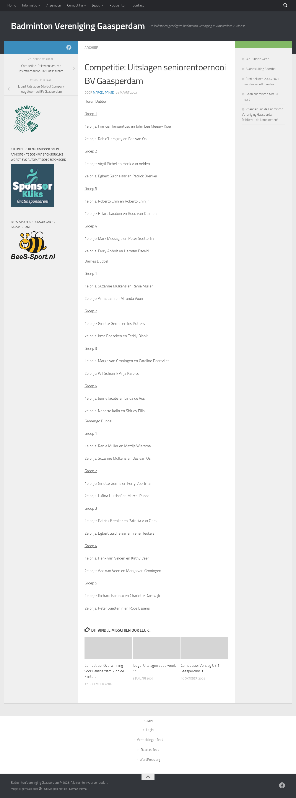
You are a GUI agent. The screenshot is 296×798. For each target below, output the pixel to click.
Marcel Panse (103, 92)
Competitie (75, 5)
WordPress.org (150, 760)
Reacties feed (150, 750)
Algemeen (53, 5)
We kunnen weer (257, 59)
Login (150, 730)
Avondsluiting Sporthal (261, 69)
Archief (91, 47)
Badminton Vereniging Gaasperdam (78, 26)
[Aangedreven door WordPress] (40, 788)
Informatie (29, 5)
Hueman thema (77, 788)
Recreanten (117, 5)
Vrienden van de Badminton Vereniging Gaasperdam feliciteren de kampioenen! (262, 114)
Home (11, 5)
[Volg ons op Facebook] (69, 47)
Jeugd (96, 5)
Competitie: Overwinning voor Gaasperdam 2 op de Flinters (104, 671)
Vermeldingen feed (150, 740)
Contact (138, 5)
